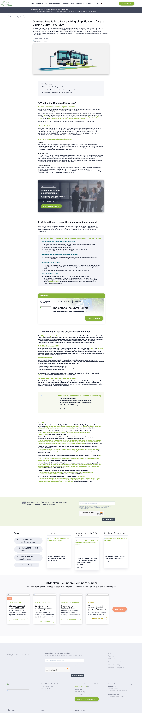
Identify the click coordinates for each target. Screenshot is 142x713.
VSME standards (54, 281)
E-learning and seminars (115, 662)
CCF (109, 659)
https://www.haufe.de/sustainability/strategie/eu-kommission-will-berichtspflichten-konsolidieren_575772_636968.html (65, 473)
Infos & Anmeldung (18, 619)
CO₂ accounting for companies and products (27, 541)
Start (32, 3)
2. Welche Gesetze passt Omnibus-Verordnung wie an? (58, 90)
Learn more (92, 11)
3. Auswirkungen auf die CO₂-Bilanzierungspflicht (56, 93)
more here (68, 409)
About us (111, 668)
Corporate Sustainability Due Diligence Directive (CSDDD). (66, 118)
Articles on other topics (27, 565)
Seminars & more (68, 3)
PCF (115, 659)
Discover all (119, 609)
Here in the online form (81, 686)
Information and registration (51, 206)
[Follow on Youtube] (13, 710)
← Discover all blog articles (16, 17)
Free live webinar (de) (48, 186)
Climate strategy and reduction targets (26, 558)
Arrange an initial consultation (86, 699)
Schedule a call (126, 3)
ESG (44, 115)
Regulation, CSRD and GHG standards (28, 549)
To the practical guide (97, 618)
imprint (43, 710)
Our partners (120, 668)
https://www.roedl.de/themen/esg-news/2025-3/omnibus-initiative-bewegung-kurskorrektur (64, 433)
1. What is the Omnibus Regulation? (52, 87)
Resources (111, 665)
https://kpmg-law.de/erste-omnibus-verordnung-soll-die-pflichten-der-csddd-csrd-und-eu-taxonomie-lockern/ (68, 459)
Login (97, 3)
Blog (118, 665)
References (39, 3)
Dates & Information (94, 318)
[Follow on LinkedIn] (9, 710)
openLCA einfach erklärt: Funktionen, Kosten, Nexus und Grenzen (57, 558)
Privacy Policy (80, 710)
